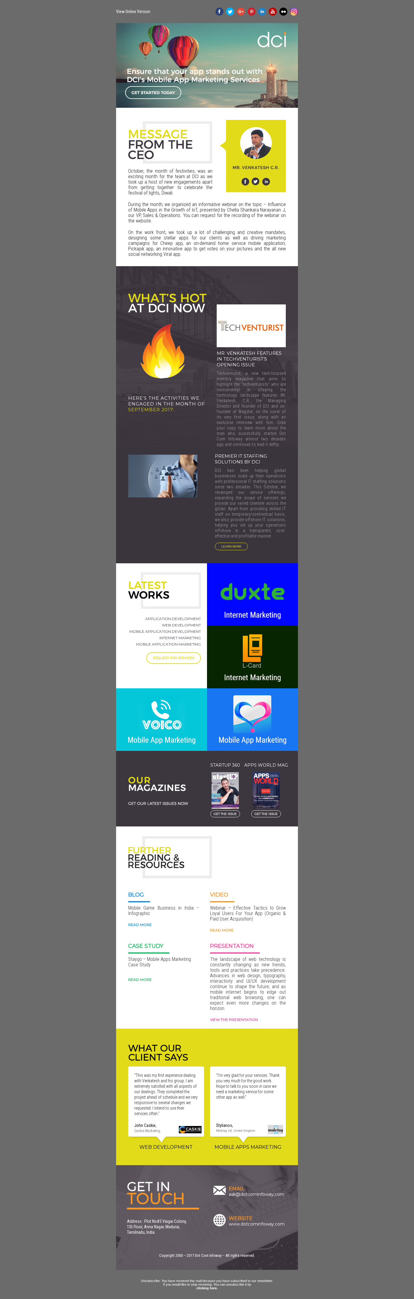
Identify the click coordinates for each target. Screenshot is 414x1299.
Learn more (231, 546)
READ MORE (140, 924)
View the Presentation (234, 1019)
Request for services (173, 658)
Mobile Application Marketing (168, 644)
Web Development (181, 625)
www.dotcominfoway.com (257, 1224)
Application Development (173, 618)
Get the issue (225, 814)
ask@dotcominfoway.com (256, 1194)
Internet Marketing (180, 638)
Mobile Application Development (165, 631)
